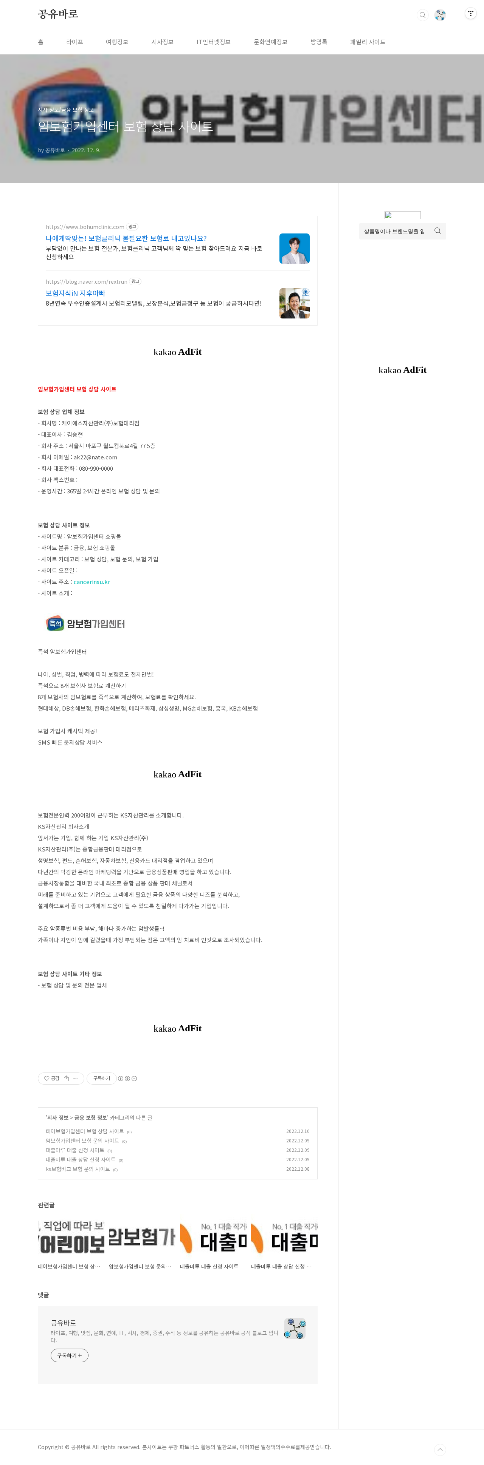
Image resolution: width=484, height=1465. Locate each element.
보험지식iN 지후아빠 (75, 292)
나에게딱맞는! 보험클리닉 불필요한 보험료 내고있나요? (126, 238)
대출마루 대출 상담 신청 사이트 (81, 1159)
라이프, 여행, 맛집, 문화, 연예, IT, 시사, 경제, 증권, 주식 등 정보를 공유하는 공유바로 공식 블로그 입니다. (164, 1336)
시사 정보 (57, 1117)
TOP (440, 1450)
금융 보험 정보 (90, 1117)
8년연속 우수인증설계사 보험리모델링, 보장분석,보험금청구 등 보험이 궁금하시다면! (154, 302)
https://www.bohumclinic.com (85, 227)
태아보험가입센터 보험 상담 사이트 (85, 1131)
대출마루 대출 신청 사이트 (75, 1150)
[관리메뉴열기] (470, 13)
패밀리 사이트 (368, 41)
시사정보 (162, 41)
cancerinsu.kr (92, 582)
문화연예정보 (271, 41)
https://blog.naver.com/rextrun (86, 281)
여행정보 (117, 41)
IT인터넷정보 (214, 41)
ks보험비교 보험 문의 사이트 (78, 1169)
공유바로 (58, 14)
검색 (422, 15)
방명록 (318, 41)
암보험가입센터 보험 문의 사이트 (82, 1140)
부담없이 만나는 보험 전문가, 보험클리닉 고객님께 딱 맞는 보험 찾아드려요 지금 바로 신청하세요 (154, 252)
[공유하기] (66, 1078)
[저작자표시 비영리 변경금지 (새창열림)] (127, 1079)
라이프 (74, 41)
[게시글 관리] (76, 1078)
